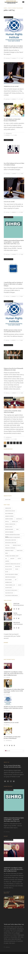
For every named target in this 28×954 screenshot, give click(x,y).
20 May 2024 (7, 254)
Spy (15, 579)
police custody (8, 566)
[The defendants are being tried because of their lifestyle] (14, 110)
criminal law (15, 521)
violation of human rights (11, 590)
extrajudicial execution (10, 542)
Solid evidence (8, 579)
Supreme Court (8, 582)
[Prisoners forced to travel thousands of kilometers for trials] (14, 355)
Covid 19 (7, 521)
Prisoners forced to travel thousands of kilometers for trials (13, 369)
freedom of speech (9, 550)
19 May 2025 (7, 99)
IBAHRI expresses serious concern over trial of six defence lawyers (13, 330)
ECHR (17, 529)
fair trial (7, 545)
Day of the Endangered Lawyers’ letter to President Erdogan (14, 164)
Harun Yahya (19, 550)
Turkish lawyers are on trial (11, 86)
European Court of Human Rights (12, 537)
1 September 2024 (8, 133)
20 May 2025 (7, 58)
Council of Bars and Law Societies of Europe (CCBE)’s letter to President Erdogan (13, 284)
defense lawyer (8, 526)
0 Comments (14, 58)
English (8, 750)
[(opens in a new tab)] (14, 29)
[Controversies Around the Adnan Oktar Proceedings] (14, 402)
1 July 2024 (7, 212)
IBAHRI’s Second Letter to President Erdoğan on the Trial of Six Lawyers (13, 46)
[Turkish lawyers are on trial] (14, 73)
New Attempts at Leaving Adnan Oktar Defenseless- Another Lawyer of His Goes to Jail (14, 487)
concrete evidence (9, 516)
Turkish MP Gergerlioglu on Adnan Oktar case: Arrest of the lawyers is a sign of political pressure (13, 465)
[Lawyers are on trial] (14, 188)
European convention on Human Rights (12, 535)
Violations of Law (8, 63)
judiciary (12, 558)
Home (5, 8)
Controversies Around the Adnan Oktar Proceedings (12, 411)
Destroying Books (9, 529)
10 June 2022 (7, 677)
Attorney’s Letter (8, 17)
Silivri (6, 571)
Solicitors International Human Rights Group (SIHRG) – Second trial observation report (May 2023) (14, 242)
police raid (17, 566)
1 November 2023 (8, 437)
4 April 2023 (7, 947)
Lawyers (7, 561)
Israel (6, 553)
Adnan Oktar (8, 508)
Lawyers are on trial (9, 201)
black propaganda (9, 513)
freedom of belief (17, 545)
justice (19, 558)
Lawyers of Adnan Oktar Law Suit (12, 563)
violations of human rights (11, 595)
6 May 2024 (7, 296)
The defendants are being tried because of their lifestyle (12, 119)
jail (6, 558)
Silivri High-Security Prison (11, 574)
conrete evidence (9, 518)
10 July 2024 (7, 173)
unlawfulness (8, 587)
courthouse (19, 518)
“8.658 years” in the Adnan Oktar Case (14, 924)
